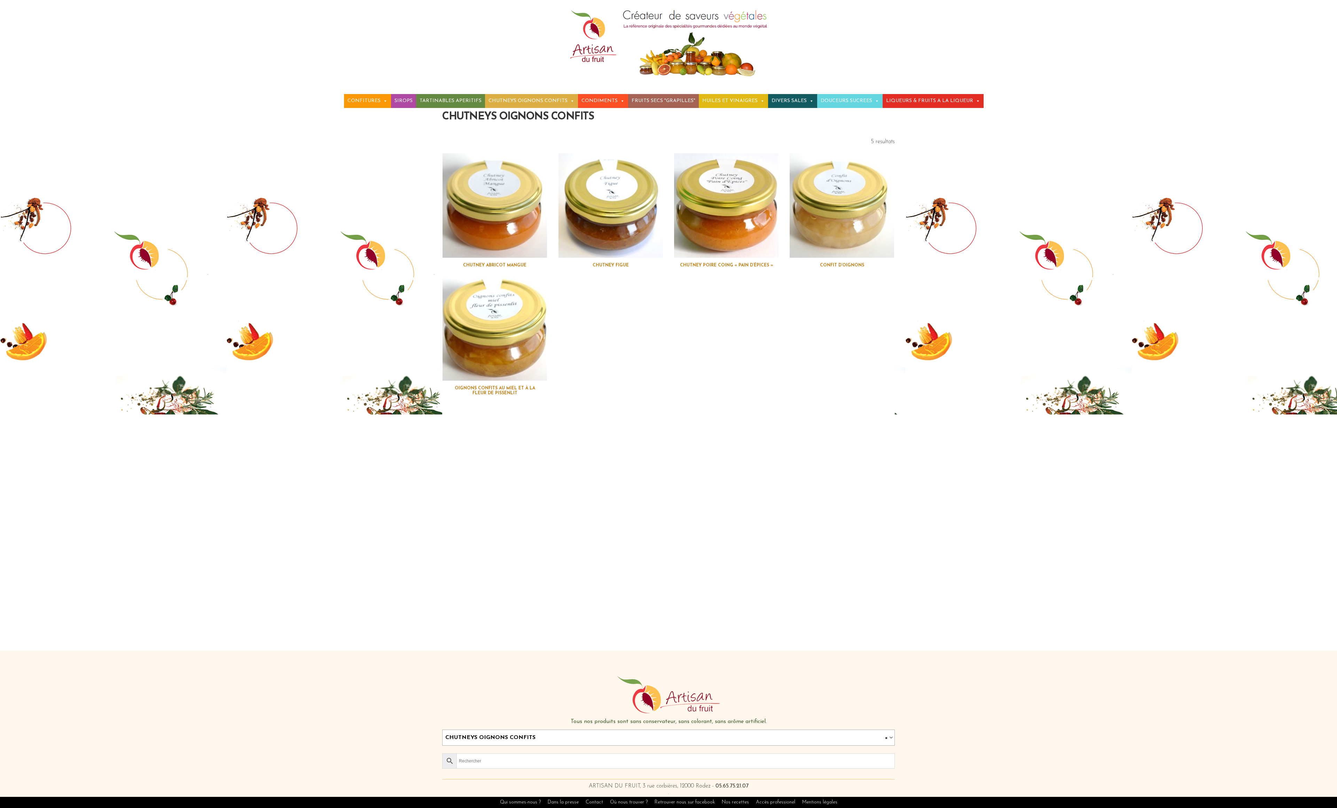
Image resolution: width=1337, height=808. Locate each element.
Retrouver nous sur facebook (685, 802)
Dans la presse (563, 802)
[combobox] (668, 738)
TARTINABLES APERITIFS (451, 100)
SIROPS (403, 100)
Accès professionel (775, 802)
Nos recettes (736, 802)
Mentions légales (819, 802)
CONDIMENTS (599, 100)
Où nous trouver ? (629, 802)
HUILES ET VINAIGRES (730, 100)
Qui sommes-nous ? (520, 802)
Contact (594, 802)
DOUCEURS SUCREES (846, 100)
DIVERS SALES (789, 100)
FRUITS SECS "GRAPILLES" (663, 100)
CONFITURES (364, 100)
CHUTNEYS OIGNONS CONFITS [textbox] (666, 737)
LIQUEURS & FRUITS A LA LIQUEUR (929, 100)
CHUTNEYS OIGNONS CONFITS (528, 100)
